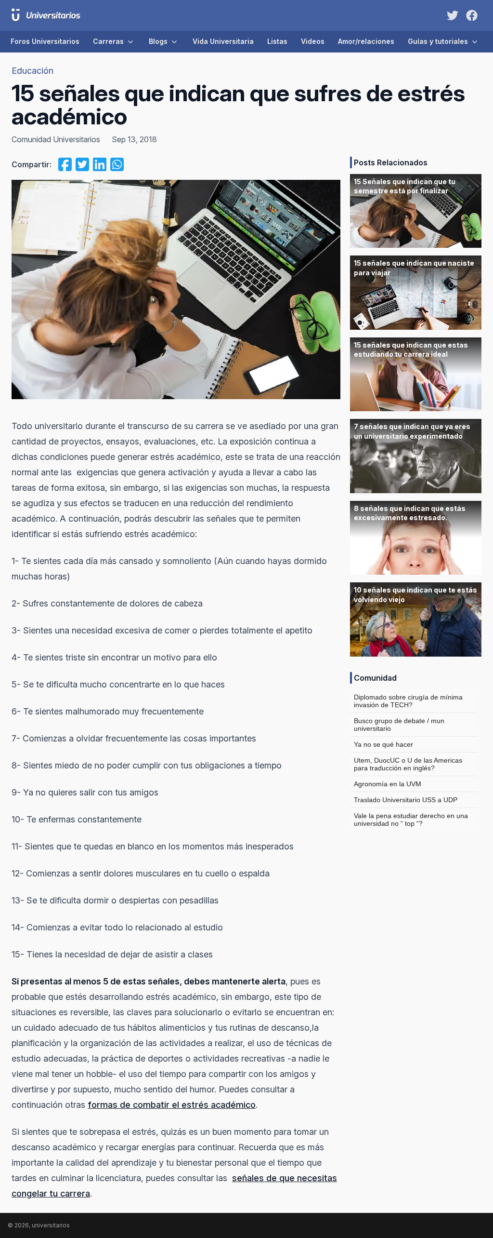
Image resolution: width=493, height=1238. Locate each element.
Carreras (108, 41)
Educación (32, 71)
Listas (277, 41)
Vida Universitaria (223, 41)
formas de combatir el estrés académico (172, 1105)
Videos (312, 41)
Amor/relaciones (366, 41)
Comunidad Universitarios (56, 139)
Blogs (158, 41)
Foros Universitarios (45, 41)
